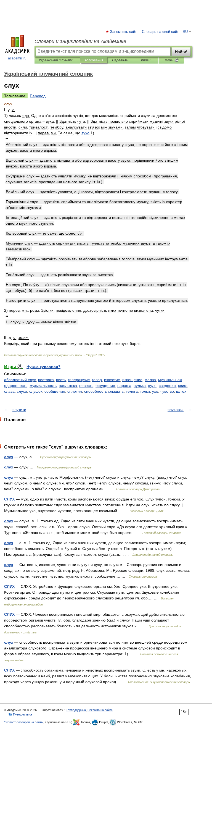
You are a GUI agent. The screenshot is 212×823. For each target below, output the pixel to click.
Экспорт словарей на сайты (23, 722)
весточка (46, 380)
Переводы (120, 60)
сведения (167, 385)
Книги (145, 60)
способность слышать (104, 391)
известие (112, 380)
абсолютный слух (20, 380)
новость (86, 385)
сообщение (54, 391)
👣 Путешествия (20, 714)
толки (145, 391)
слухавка (176, 409)
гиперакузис (79, 380)
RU (185, 32)
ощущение (105, 385)
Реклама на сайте (100, 710)
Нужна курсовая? (43, 367)
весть (61, 380)
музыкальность (43, 385)
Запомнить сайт (124, 32)
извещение (132, 380)
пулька (140, 385)
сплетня (74, 391)
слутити (19, 409)
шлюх (181, 391)
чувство (167, 391)
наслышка (68, 385)
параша (124, 385)
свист (182, 385)
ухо (155, 391)
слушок (35, 391)
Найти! (181, 51)
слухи (22, 391)
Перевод (38, 96)
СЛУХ (9, 499)
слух (8, 457)
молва (150, 380)
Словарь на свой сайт (160, 32)
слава (9, 391)
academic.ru (17, 58)
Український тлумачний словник (57, 60)
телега (132, 391)
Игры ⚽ (171, 60)
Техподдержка (76, 710)
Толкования (93, 60)
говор (97, 380)
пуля (152, 385)
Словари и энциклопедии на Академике (80, 41)
